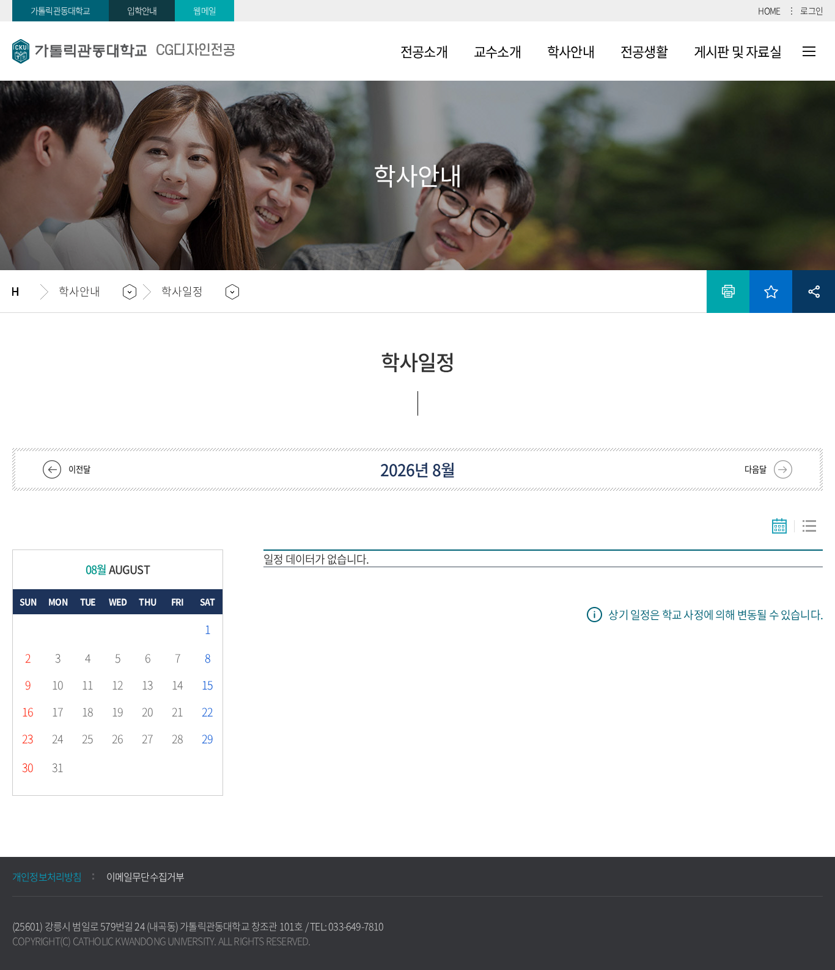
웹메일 (204, 10)
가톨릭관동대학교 (60, 10)
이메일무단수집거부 (145, 876)
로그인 (811, 10)
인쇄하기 (728, 291)
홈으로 (26, 291)
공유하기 (813, 291)
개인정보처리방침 (47, 876)
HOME (769, 10)
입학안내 (142, 10)
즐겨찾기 (770, 291)
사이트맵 (809, 51)
